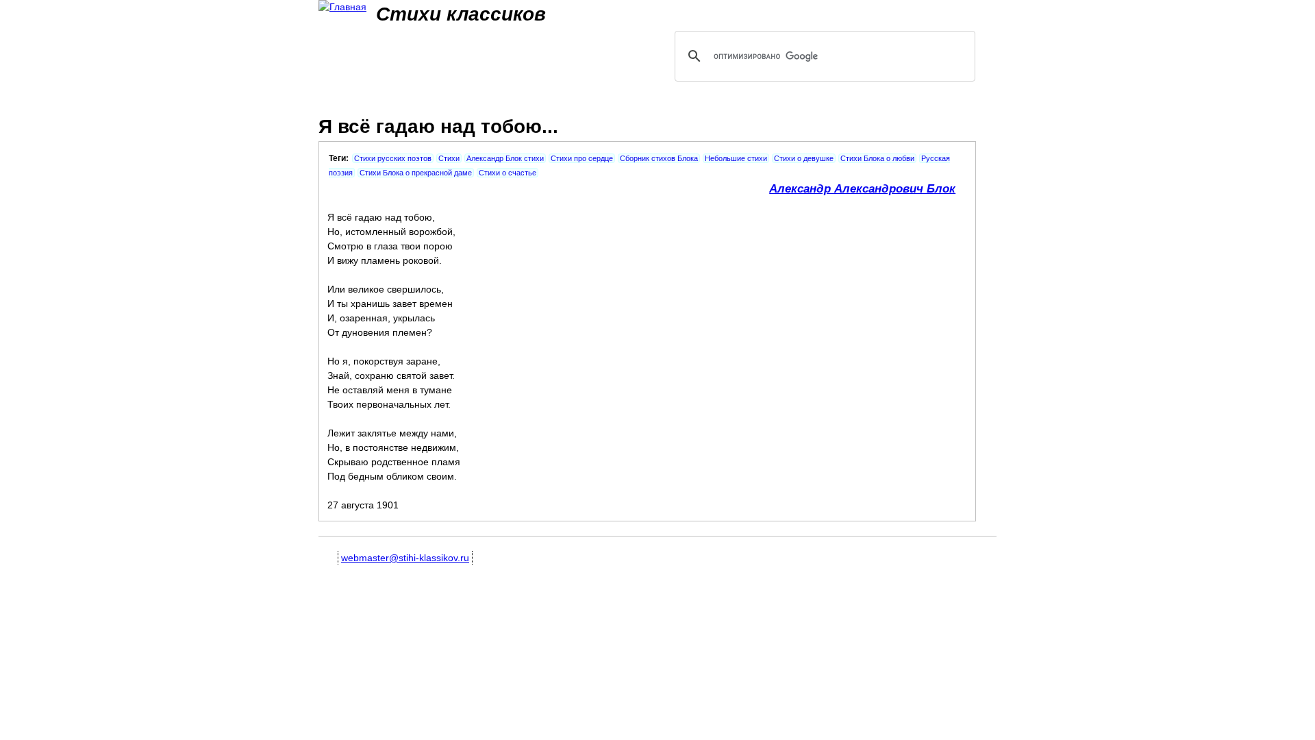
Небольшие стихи (736, 158)
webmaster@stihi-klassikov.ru (405, 557)
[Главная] (342, 7)
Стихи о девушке (804, 158)
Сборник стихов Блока (659, 158)
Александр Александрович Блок (862, 188)
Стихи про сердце (582, 158)
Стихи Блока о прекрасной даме (416, 173)
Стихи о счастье (507, 173)
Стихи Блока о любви (877, 158)
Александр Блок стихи (505, 158)
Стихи (449, 158)
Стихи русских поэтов (392, 158)
